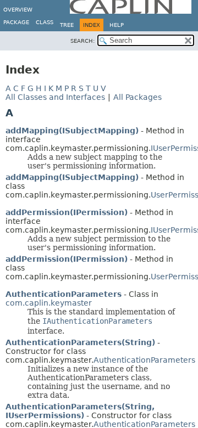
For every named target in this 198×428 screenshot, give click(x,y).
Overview (17, 10)
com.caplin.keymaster (49, 303)
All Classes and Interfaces (55, 97)
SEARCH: (82, 41)
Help (116, 25)
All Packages (137, 97)
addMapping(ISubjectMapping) (72, 130)
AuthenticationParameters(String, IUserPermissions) (80, 411)
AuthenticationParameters (64, 294)
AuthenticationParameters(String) (80, 342)
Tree (67, 25)
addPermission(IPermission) (67, 212)
